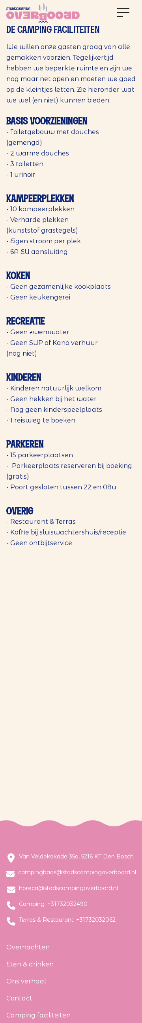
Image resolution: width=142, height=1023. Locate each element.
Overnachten (28, 947)
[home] (43, 13)
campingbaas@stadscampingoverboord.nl (77, 872)
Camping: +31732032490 (53, 904)
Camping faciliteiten (38, 1015)
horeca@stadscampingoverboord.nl (68, 888)
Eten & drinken (30, 964)
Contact (19, 998)
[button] (123, 12)
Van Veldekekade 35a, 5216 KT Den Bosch (76, 856)
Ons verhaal (26, 981)
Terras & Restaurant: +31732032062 (67, 920)
